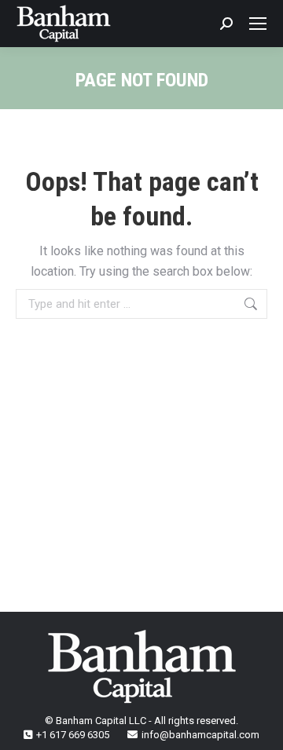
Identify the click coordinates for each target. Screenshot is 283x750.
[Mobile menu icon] (257, 23)
